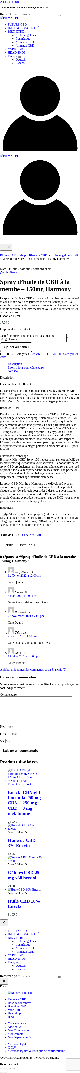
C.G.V (12, 1047)
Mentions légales (18, 1044)
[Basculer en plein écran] (5, 1068)
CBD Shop (19, 255)
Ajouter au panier (16, 347)
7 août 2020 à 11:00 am (22, 636)
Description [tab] (15, 364)
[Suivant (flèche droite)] (5, 1072)
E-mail (4, 733)
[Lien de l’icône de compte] (40, 152)
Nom (3, 726)
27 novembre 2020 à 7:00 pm (26, 616)
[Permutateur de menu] (25, 32)
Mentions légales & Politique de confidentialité (36, 1051)
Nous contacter (17, 1023)
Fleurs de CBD (17, 999)
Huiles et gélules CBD (64, 255)
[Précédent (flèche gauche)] (1, 1072)
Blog (11, 1016)
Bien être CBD (38, 255)
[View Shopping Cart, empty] (40, 71)
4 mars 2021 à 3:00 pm (22, 595)
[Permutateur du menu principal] (6, 247)
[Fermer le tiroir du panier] (4, 981)
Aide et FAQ (16, 1027)
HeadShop (14, 1013)
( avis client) (8, 272)
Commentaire (9, 694)
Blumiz (4, 255)
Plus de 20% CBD (31, 535)
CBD (53, 354)
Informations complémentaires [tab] (26, 367)
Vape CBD (14, 1009)
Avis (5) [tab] (13, 371)
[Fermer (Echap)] (13, 1068)
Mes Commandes (18, 1030)
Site (2, 741)
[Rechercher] (59, 15)
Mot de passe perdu (20, 1037)
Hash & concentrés (19, 1002)
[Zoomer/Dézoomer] (1, 1068)
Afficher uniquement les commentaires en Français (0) (33, 669)
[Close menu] (4, 922)
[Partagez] (9, 1068)
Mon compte (15, 1034)
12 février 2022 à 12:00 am (24, 575)
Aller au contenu (10, 1)
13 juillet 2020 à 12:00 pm (24, 656)
